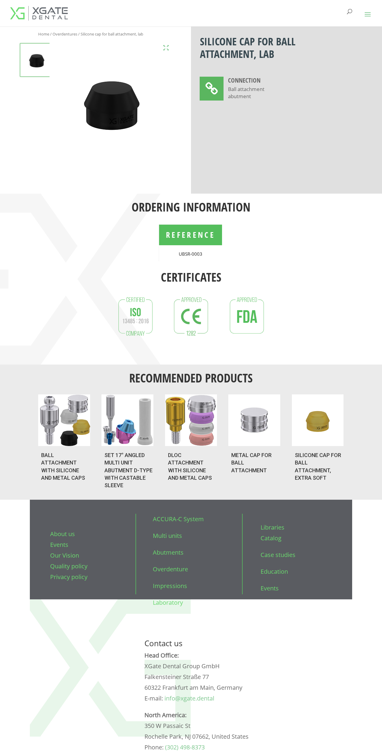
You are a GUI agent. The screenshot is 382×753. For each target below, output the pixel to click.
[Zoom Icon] (166, 47)
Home (43, 34)
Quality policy (68, 566)
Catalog (271, 538)
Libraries (272, 527)
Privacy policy (68, 577)
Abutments (168, 552)
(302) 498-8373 (185, 747)
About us (62, 534)
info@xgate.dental (189, 698)
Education (274, 571)
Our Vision (64, 555)
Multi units (167, 536)
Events (59, 545)
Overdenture (170, 569)
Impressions (170, 586)
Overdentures (65, 34)
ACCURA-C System (178, 519)
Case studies (278, 555)
